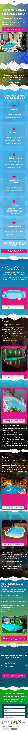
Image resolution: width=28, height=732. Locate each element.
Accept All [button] (14, 728)
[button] (14, 29)
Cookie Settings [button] (6, 728)
